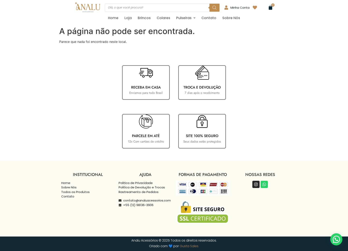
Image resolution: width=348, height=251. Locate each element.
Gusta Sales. (189, 246)
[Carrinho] (270, 7)
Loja (128, 17)
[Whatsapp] (264, 184)
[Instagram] (256, 184)
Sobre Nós (231, 17)
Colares (163, 17)
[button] (185, 18)
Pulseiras (184, 17)
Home (113, 17)
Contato (208, 17)
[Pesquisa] (214, 8)
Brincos (144, 17)
